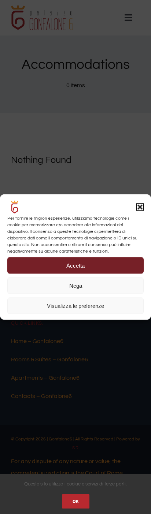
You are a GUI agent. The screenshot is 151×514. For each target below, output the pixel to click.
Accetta (75, 265)
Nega (75, 285)
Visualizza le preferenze (75, 305)
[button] (140, 207)
